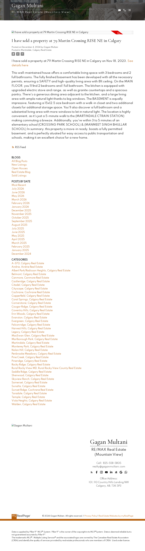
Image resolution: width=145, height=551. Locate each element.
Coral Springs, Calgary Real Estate (32, 299)
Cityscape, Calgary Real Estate (30, 288)
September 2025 (22, 221)
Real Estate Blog (21, 172)
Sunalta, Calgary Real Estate (28, 386)
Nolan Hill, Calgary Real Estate (30, 350)
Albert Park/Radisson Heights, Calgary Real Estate (41, 270)
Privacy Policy (90, 516)
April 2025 (18, 239)
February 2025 (21, 246)
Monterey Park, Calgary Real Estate (32, 346)
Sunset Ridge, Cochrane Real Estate (32, 390)
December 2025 (21, 210)
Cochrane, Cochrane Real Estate (31, 292)
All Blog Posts (19, 161)
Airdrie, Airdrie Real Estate (27, 267)
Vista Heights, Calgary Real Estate (32, 400)
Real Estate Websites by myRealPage (116, 516)
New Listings (19, 165)
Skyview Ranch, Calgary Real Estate (33, 379)
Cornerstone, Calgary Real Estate (31, 303)
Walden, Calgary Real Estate (28, 404)
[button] (91, 472)
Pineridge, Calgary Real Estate (29, 361)
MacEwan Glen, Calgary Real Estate (33, 335)
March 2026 (19, 199)
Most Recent (19, 185)
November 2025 (21, 214)
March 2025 (19, 243)
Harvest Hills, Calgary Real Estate (31, 328)
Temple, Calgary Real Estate (28, 397)
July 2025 (18, 228)
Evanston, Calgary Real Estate (29, 317)
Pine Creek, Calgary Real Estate (30, 357)
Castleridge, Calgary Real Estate (31, 281)
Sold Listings (19, 175)
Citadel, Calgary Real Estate (28, 285)
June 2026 (18, 192)
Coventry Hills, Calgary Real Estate (32, 310)
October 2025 (20, 218)
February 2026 (21, 203)
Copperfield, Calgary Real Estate (31, 296)
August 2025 (19, 225)
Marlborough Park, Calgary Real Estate (35, 339)
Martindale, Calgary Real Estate (36, 50)
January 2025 (20, 250)
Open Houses (20, 168)
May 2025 (18, 236)
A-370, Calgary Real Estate (28, 263)
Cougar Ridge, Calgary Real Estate (32, 307)
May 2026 (18, 196)
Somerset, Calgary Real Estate (29, 382)
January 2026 (20, 207)
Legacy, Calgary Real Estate (28, 332)
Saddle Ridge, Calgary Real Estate (32, 372)
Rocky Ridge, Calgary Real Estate (31, 364)
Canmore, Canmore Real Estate (30, 278)
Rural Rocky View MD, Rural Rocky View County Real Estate (46, 368)
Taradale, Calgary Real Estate (29, 393)
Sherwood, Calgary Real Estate (30, 375)
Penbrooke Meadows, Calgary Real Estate (36, 354)
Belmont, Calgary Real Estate (29, 274)
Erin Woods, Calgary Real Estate (31, 314)
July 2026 (18, 189)
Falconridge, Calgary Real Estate (31, 325)
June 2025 (18, 232)
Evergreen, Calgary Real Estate (30, 321)
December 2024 (21, 254)
